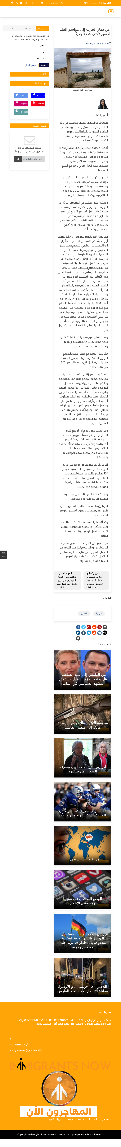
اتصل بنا (93, 1119)
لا (43, 52)
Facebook (41, 96)
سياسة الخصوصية (75, 1119)
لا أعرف (40, 58)
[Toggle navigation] (110, 11)
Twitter (24, 96)
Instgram (24, 104)
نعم (42, 45)
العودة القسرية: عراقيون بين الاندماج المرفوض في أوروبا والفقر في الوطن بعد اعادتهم (67, 580)
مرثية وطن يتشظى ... (82, 859)
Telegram (24, 112)
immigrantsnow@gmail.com (24, 1050)
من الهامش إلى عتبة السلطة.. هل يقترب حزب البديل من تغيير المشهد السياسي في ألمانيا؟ (82, 678)
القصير (84, 613)
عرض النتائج (31, 65)
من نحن (105, 1119)
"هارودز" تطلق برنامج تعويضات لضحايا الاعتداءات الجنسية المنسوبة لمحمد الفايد (94, 580)
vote (44, 65)
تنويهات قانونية (55, 1119)
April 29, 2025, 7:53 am (96, 43)
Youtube (41, 104)
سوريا (99, 613)
